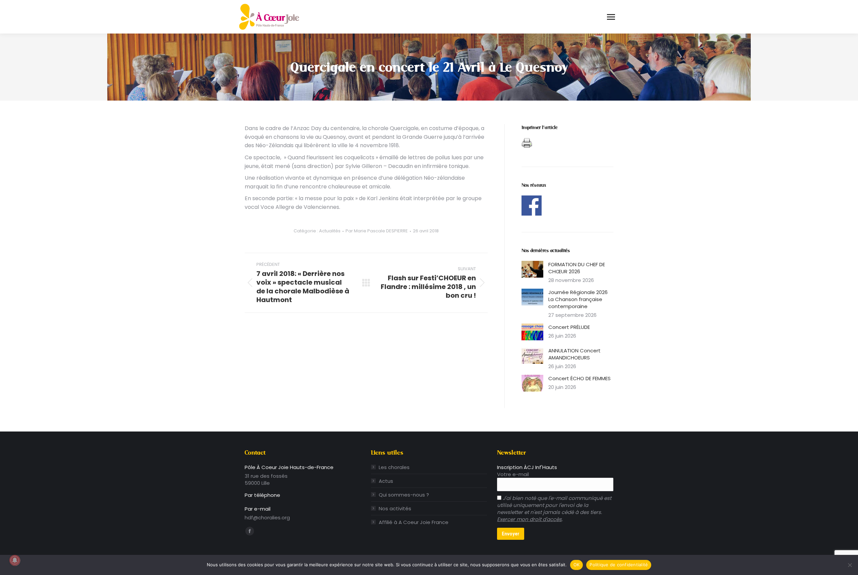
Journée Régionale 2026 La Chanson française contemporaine (578, 299)
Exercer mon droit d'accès (529, 519)
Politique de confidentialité (619, 564)
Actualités (330, 231)
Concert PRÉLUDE (569, 327)
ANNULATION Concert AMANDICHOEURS (574, 354)
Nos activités (395, 508)
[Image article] (532, 269)
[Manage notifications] (14, 560)
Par (377, 231)
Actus (386, 480)
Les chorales (394, 467)
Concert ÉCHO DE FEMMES (579, 378)
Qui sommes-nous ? (404, 494)
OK (576, 564)
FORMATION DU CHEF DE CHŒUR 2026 (576, 268)
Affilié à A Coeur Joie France (413, 522)
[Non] (849, 565)
